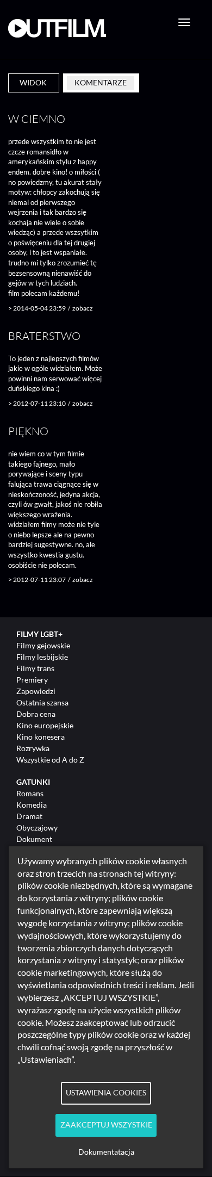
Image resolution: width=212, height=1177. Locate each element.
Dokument (34, 839)
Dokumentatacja (106, 1152)
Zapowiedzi (35, 691)
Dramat (29, 816)
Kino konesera (40, 736)
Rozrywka (32, 748)
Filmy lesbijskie (42, 656)
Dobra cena (35, 713)
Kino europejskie (44, 725)
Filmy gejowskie (43, 645)
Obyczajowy (37, 827)
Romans (29, 793)
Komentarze (100, 82)
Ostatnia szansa (42, 702)
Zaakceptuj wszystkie (106, 1124)
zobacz (82, 308)
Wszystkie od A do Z (50, 759)
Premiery (32, 679)
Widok (33, 82)
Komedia (31, 804)
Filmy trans (35, 668)
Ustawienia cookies (106, 1092)
